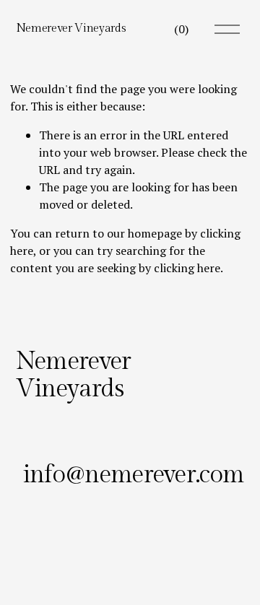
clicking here (187, 268)
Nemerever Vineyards (71, 28)
